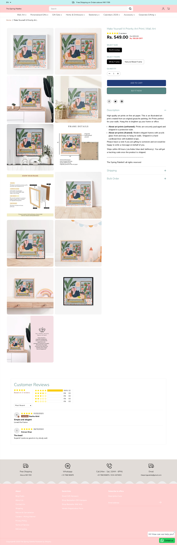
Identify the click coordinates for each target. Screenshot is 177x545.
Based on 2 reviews (22, 393)
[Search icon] (130, 8)
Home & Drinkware (75, 14)
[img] (27, 413)
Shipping (19, 508)
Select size (112, 45)
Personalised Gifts (38, 14)
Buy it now (136, 90)
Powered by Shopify (43, 542)
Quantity (111, 69)
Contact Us (20, 504)
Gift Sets (56, 14)
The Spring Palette (27, 542)
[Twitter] (115, 101)
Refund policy (21, 529)
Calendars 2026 (111, 14)
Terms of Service (22, 525)
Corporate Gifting (147, 14)
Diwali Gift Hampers (70, 496)
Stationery (93, 14)
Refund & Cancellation (25, 512)
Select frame (113, 57)
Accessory (129, 14)
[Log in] (163, 8)
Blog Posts (20, 496)
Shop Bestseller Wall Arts (72, 504)
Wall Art (21, 14)
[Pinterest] (122, 101)
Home (8, 20)
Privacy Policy (21, 521)
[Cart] (168, 8)
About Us (19, 500)
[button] (113, 33)
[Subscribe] (160, 503)
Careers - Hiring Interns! (26, 516)
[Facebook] (109, 101)
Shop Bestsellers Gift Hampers (74, 500)
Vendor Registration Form (72, 508)
